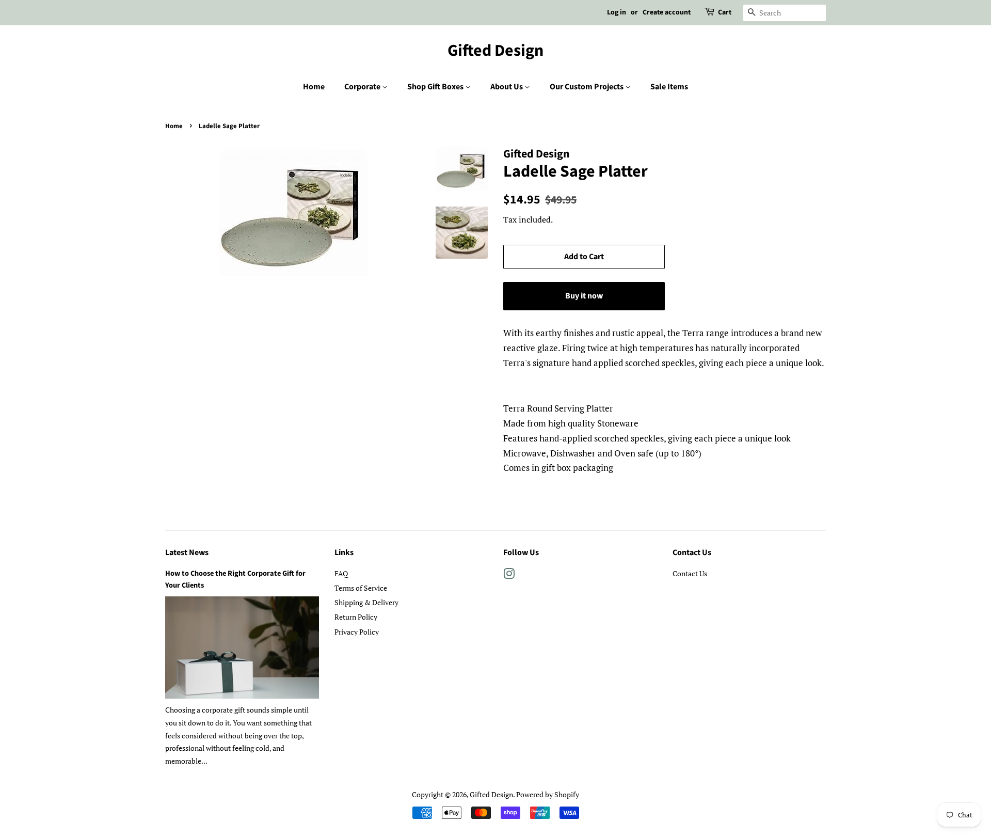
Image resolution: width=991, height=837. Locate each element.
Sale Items (669, 86)
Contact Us (690, 573)
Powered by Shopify (547, 794)
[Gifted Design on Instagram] (509, 575)
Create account (667, 12)
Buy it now (584, 296)
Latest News (187, 552)
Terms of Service (360, 588)
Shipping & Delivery (366, 602)
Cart (724, 12)
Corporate (363, 86)
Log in (616, 12)
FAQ (341, 573)
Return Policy (355, 617)
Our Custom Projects (587, 86)
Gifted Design (495, 50)
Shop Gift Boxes (436, 86)
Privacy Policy (356, 632)
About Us (507, 86)
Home (314, 86)
